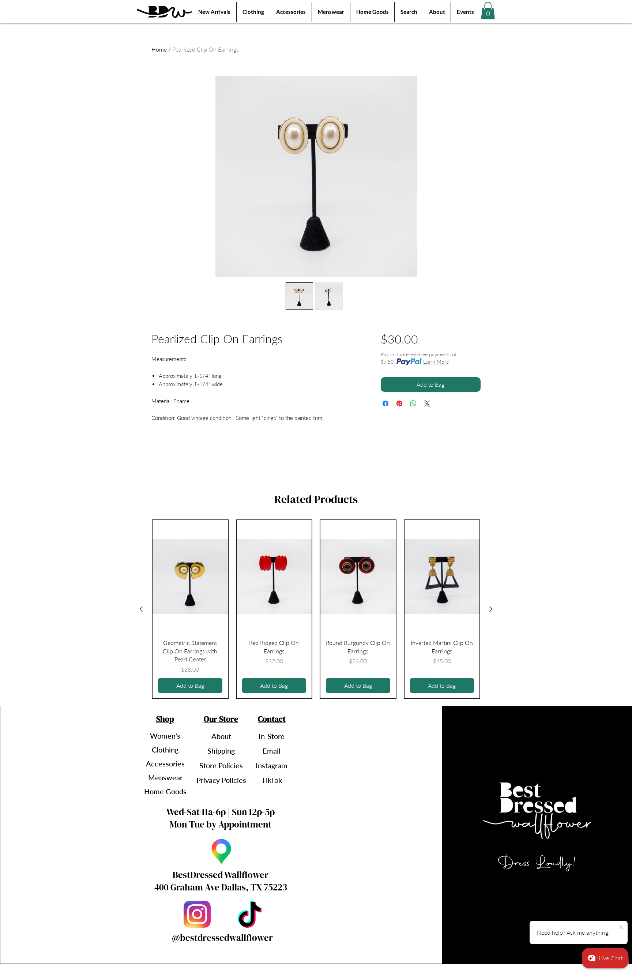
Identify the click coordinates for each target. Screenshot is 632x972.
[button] (488, 10)
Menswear (165, 777)
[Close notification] (621, 927)
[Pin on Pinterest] (399, 403)
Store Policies (221, 765)
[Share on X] (427, 403)
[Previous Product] (141, 609)
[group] (316, 609)
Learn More (436, 362)
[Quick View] (190, 576)
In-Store (272, 736)
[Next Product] (490, 609)
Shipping (221, 750)
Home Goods (165, 791)
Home (159, 49)
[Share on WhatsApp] (413, 403)
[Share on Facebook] (385, 403)
